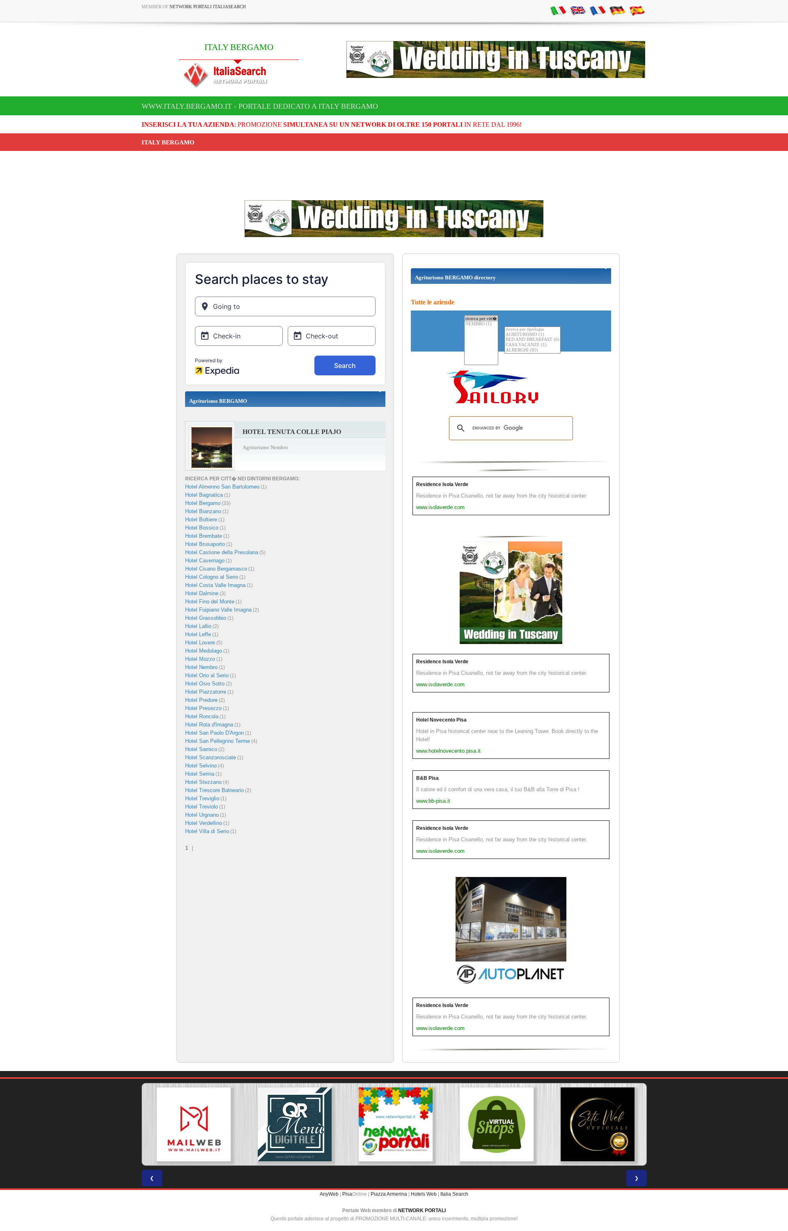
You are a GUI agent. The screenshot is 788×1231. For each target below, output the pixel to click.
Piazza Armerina (389, 1194)
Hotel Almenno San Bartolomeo (222, 487)
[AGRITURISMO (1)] (532, 335)
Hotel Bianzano (203, 511)
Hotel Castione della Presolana (221, 552)
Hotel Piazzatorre (205, 692)
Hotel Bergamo (202, 503)
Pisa (347, 1194)
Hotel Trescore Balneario (214, 790)
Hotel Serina (199, 774)
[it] (558, 10)
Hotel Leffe (198, 634)
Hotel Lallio (198, 626)
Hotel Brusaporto (205, 544)
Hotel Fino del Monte (209, 601)
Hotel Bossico (201, 528)
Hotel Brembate (203, 536)
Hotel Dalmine (201, 593)
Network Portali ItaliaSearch (208, 6)
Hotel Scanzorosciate (210, 757)
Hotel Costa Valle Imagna (215, 585)
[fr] (597, 10)
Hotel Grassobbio (205, 618)
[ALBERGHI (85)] (532, 350)
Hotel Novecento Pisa (441, 720)
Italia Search (454, 1194)
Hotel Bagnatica (204, 495)
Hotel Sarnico (201, 749)
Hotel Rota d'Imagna (209, 725)
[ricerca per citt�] (481, 318)
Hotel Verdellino (203, 823)
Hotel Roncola (201, 716)
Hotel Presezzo (203, 708)
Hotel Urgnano (202, 815)
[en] (578, 10)
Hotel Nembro (201, 667)
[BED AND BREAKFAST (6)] (532, 340)
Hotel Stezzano (203, 782)
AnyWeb (329, 1194)
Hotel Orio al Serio (207, 675)
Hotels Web (424, 1194)
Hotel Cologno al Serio (211, 577)
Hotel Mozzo (200, 659)
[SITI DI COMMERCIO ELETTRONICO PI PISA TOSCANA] (495, 1124)
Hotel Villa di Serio (207, 831)
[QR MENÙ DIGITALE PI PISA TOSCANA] (293, 1124)
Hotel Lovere (200, 642)
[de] (617, 10)
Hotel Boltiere (201, 519)
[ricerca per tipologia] (532, 329)
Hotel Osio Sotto (204, 684)
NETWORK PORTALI (422, 1210)
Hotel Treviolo (201, 807)
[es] (637, 10)
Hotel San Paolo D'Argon (214, 733)
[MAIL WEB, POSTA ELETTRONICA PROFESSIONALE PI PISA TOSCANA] (192, 1124)
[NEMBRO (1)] (481, 324)
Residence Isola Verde (442, 484)
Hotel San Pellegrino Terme (217, 741)
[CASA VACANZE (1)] (532, 345)
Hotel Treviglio (202, 798)
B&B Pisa (427, 778)
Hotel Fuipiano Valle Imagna (218, 610)
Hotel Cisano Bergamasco (216, 569)
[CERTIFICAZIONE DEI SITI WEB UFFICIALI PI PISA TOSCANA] (596, 1124)
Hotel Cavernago (204, 560)
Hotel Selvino (201, 766)
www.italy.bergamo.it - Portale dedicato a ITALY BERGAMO (260, 106)
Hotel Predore (201, 700)
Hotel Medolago (203, 651)
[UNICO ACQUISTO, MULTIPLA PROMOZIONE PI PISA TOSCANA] (394, 1124)
